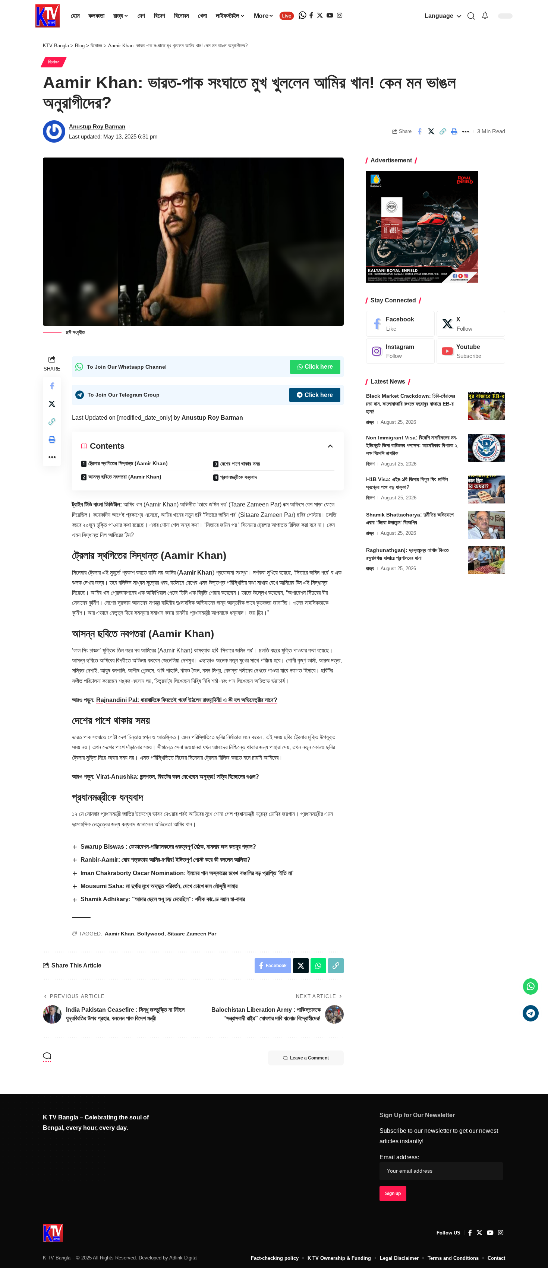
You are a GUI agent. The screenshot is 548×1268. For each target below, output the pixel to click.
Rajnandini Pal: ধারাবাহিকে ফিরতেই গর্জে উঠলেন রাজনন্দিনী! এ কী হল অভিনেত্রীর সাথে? (186, 700)
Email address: (399, 1157)
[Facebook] (311, 15)
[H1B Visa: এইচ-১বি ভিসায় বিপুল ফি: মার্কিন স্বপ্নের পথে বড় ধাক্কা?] (486, 489)
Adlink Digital (183, 1258)
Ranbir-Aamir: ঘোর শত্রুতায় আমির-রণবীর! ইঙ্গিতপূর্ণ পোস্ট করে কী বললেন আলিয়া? (166, 860)
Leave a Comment (309, 1058)
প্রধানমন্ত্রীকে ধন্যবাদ (238, 477)
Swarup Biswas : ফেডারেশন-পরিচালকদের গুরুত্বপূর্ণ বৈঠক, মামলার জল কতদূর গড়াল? (168, 846)
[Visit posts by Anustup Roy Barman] (54, 131)
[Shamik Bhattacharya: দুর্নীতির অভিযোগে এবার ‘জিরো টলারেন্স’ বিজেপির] (486, 525)
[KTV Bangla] (53, 1233)
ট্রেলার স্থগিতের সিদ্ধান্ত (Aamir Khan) (128, 463)
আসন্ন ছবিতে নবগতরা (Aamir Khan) (124, 477)
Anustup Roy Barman (97, 126)
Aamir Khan (195, 572)
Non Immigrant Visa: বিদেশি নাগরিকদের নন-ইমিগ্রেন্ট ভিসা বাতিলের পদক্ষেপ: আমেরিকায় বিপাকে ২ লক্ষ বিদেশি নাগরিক (411, 445)
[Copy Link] (442, 131)
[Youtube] (471, 351)
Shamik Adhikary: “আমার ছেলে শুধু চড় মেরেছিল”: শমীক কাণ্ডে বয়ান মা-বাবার (163, 899)
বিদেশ (370, 464)
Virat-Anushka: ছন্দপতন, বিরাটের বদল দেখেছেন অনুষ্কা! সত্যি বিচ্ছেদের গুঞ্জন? (177, 776)
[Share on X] (431, 131)
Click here (319, 366)
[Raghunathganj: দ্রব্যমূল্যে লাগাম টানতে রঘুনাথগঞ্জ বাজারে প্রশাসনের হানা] (486, 560)
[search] (471, 16)
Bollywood (150, 934)
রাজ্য (370, 422)
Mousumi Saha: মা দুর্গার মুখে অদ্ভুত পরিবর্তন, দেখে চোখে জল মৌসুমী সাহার (159, 886)
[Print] (454, 131)
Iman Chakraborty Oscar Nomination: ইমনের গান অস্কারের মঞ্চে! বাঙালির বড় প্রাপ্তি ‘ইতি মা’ (187, 873)
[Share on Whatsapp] (318, 965)
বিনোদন (54, 62)
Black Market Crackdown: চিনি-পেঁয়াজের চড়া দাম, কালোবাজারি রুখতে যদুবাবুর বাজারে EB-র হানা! (410, 403)
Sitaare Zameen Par (191, 934)
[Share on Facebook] (419, 131)
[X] (320, 15)
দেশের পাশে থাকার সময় (240, 464)
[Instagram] (339, 15)
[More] (465, 131)
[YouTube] (330, 15)
